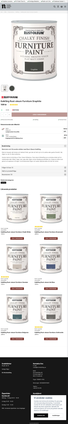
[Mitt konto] (58, 6)
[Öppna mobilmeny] (65, 6)
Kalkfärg (17, 12)
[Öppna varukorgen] (61, 6)
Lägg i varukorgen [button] (17, 238)
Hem (2, 12)
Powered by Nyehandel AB (34, 423)
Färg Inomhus (11, 12)
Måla (5, 12)
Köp (65, 131)
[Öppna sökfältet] (54, 6)
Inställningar (56, 415)
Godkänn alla (41, 415)
